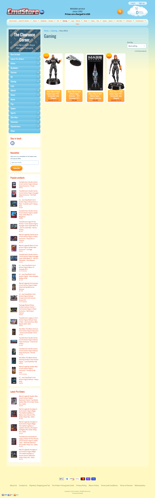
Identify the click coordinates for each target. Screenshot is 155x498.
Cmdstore (76, 491)
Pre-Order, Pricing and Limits (63, 485)
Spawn (105, 21)
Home (46, 31)
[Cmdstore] (25, 11)
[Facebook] (12, 143)
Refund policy (140, 485)
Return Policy (94, 485)
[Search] (120, 11)
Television (130, 21)
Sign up (142, 3)
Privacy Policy (81, 485)
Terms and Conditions (109, 485)
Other (77, 24)
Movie (87, 21)
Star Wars (121, 21)
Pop (99, 21)
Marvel (79, 21)
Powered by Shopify (77, 493)
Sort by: (130, 42)
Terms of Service (126, 485)
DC (59, 21)
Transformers (141, 21)
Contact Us (23, 485)
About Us (13, 485)
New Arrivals (13, 21)
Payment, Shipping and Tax (39, 485)
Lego (72, 21)
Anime (36, 21)
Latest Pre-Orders (25, 21)
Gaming (66, 21)
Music (93, 21)
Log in (133, 3)
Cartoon (52, 21)
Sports (112, 21)
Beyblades (44, 21)
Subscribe (16, 168)
